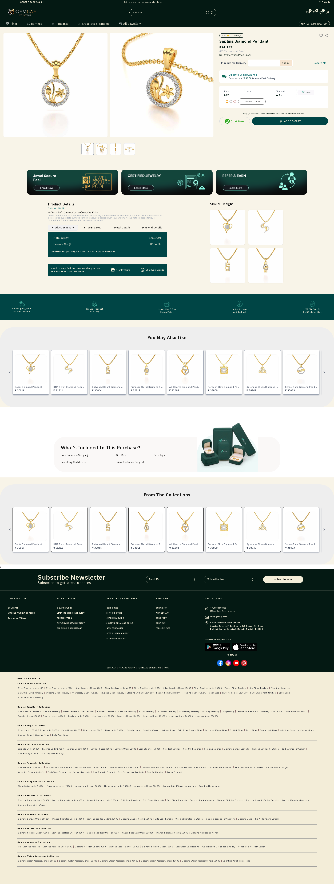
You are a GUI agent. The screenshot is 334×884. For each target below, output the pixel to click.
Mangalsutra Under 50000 (31, 786)
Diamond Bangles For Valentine (220, 819)
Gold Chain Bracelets (177, 800)
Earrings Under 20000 (53, 749)
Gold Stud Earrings (192, 749)
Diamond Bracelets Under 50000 (102, 800)
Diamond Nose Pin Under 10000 (90, 847)
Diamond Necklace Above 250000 (172, 833)
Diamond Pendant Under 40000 (157, 767)
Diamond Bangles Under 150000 (68, 819)
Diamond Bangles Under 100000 (34, 819)
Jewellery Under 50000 (79, 716)
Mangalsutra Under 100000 (88, 786)
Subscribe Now (283, 579)
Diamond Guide (252, 101)
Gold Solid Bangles (164, 819)
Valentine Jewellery (127, 711)
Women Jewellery (71, 711)
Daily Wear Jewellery (166, 711)
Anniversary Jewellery (189, 711)
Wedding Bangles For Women (189, 819)
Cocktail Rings (236, 730)
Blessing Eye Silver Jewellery (140, 693)
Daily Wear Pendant (57, 772)
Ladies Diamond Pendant (220, 767)
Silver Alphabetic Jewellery (30, 697)
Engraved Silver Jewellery (168, 693)
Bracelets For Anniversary (202, 800)
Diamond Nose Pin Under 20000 (124, 847)
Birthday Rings (25, 735)
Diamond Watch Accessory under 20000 (78, 861)
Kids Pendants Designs (277, 767)
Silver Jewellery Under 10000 (177, 688)
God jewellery (228, 711)
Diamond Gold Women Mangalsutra (180, 786)
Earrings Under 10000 (28, 749)
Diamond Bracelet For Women (32, 805)
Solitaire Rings (168, 730)
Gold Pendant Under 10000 (59, 767)
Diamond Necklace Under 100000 (68, 833)
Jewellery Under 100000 (129, 716)
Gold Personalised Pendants (131, 772)
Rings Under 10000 (27, 730)
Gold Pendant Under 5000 (30, 767)
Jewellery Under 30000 (29, 716)
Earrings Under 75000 (149, 749)
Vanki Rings (196, 730)
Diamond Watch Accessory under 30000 (119, 861)
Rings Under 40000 (92, 730)
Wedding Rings (42, 735)
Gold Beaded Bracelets (153, 800)
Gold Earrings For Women (293, 749)
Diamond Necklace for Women (204, 833)
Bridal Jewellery (146, 711)
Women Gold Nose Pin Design (251, 847)
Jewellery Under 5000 (247, 711)
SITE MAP (111, 668)
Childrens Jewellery (106, 711)
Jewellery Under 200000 (181, 716)
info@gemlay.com (218, 617)
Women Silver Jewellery (235, 688)
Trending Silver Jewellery (194, 693)
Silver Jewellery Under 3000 (88, 688)
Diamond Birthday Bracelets (230, 800)
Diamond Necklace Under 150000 (103, 833)
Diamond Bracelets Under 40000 (68, 800)
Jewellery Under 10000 (272, 711)
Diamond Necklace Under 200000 (137, 833)
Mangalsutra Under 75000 (59, 786)
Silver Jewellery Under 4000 (118, 688)
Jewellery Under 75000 (104, 716)
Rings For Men (133, 730)
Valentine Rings (287, 730)
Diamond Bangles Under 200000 (102, 819)
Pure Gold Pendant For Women (249, 767)
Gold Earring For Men (28, 753)
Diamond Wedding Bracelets (295, 800)
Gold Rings (183, 730)
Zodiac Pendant (174, 772)
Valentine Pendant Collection (31, 772)
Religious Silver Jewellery (112, 693)
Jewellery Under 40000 (54, 716)
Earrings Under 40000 (101, 749)
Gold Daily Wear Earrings (52, 753)
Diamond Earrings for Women (265, 749)
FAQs (166, 668)
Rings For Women (150, 730)
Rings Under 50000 (114, 730)
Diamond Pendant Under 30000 (124, 767)
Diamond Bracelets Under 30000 (34, 800)
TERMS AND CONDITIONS (149, 668)
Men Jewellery (87, 711)
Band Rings (251, 730)
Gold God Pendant (155, 772)
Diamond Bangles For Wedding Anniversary (258, 819)
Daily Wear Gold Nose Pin (188, 847)
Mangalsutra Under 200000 (147, 786)
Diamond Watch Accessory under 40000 (160, 861)
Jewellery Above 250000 (207, 716)
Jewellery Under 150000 (155, 716)
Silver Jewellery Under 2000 (59, 688)
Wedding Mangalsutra (209, 786)
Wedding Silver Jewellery (57, 693)
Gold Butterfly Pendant (104, 772)
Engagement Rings (268, 730)
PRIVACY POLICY (127, 668)
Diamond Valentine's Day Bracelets (263, 800)
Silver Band (284, 693)
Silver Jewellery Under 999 (30, 688)
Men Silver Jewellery (280, 688)
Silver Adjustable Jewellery (235, 693)
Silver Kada (214, 693)
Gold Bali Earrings (212, 749)
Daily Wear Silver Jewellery (30, 693)
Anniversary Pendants (79, 772)
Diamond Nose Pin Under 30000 (157, 847)
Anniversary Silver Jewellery (85, 693)
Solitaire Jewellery (51, 711)
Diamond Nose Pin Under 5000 (57, 847)
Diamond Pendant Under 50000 (190, 767)
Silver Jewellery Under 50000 (208, 688)
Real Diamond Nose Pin (29, 847)
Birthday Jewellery (210, 711)
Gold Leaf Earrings (171, 749)
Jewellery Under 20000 (296, 711)
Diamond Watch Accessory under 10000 (37, 861)
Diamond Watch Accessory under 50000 (201, 861)
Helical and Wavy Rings (216, 730)
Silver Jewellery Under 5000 (147, 688)
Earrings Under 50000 (125, 749)
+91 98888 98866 (218, 608)
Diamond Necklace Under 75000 (33, 833)
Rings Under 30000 (70, 730)
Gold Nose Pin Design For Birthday (218, 847)
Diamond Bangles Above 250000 (136, 819)
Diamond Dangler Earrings (236, 749)
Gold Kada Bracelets (130, 800)
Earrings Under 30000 (77, 749)
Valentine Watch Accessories (236, 861)
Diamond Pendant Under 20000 (90, 767)
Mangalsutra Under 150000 (117, 786)
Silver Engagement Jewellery (263, 693)
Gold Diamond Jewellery (29, 711)
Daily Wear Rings (60, 735)
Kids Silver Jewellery (258, 688)
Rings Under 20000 (49, 730)
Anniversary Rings (306, 730)
